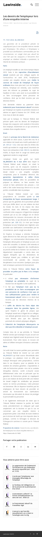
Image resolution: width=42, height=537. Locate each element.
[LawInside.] (17, 4)
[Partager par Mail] (35, 447)
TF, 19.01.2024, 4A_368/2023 (13, 40)
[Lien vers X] (37, 534)
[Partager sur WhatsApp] (21, 447)
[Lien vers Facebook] (30, 534)
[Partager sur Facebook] (6, 447)
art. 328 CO (16, 222)
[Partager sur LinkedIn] (28, 447)
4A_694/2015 (8, 355)
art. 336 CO (25, 150)
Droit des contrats (22, 23)
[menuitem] (30, 4)
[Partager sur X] (13, 447)
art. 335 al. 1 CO (9, 145)
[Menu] (36, 4)
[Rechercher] (30, 4)
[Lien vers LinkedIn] (34, 534)
